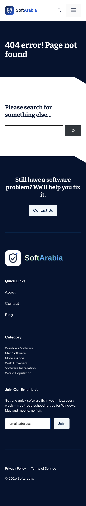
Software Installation (20, 368)
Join (61, 423)
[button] (59, 10)
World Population (18, 373)
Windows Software (19, 348)
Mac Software (15, 353)
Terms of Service (43, 468)
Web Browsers (16, 363)
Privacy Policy (15, 468)
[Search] (73, 130)
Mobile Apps (14, 358)
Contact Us (43, 210)
